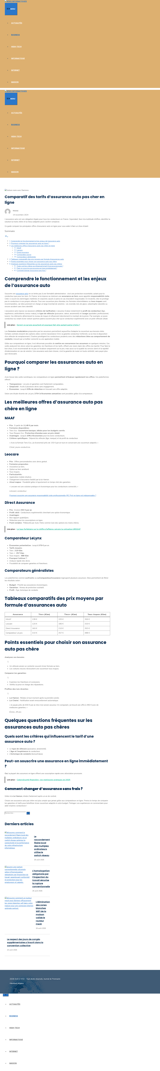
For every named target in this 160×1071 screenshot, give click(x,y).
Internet (15, 70)
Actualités (16, 23)
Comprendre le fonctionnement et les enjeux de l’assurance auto (35, 241)
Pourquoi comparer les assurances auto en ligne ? (30, 243)
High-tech (16, 46)
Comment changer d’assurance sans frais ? (31, 271)
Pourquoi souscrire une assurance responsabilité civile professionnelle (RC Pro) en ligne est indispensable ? (52, 495)
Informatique (18, 58)
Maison (15, 82)
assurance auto (22, 293)
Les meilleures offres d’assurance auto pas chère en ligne (33, 246)
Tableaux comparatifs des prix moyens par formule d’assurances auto (37, 259)
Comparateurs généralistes (26, 257)
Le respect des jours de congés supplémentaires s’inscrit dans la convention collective (25, 942)
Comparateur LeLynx (24, 255)
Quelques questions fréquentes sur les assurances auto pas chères (36, 264)
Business (15, 35)
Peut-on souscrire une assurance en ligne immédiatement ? (37, 268)
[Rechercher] (28, 813)
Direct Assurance (23, 252)
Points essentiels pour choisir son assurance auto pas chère (34, 261)
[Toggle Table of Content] (6, 236)
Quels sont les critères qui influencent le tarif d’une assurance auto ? (40, 266)
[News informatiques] (16, 1)
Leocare (19, 250)
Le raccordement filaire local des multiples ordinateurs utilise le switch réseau (42, 846)
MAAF (19, 248)
